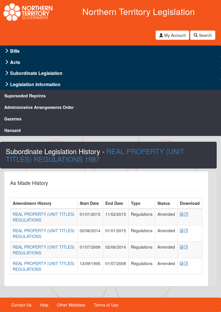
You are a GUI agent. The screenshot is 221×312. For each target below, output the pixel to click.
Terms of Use (106, 305)
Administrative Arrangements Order (39, 107)
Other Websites (71, 305)
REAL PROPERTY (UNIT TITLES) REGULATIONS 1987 (95, 155)
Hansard (12, 130)
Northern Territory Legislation (138, 11)
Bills (15, 51)
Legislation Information (35, 84)
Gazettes (13, 119)
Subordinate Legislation (36, 73)
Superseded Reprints (25, 96)
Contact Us (21, 305)
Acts (15, 62)
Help (44, 305)
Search (205, 35)
